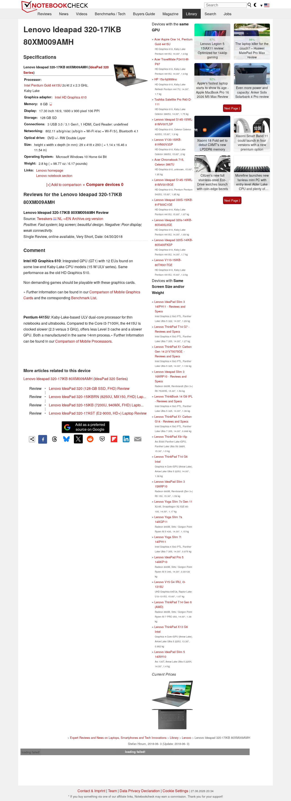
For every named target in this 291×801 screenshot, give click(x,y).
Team (112, 790)
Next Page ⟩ (232, 108)
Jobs (227, 13)
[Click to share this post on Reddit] (90, 439)
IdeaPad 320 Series (111, 378)
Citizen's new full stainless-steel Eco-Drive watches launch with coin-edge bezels (212, 182)
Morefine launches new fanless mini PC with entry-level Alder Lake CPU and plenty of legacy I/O (252, 182)
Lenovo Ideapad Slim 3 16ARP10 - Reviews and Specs (170, 376)
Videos (81, 13)
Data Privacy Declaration (140, 790)
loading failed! (31, 752)
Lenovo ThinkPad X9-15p (170, 436)
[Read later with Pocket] (102, 439)
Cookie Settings (175, 790)
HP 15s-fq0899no (165, 79)
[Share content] (32, 439)
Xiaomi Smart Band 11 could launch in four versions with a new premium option (252, 142)
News (63, 13)
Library (191, 13)
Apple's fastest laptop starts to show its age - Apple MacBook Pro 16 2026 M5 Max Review (212, 90)
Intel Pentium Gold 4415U (42, 85)
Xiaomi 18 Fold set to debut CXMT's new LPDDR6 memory (212, 144)
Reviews (45, 13)
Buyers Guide (144, 13)
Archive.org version (87, 218)
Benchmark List (83, 297)
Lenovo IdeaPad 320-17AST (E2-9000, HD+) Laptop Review (98, 413)
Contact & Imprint (91, 790)
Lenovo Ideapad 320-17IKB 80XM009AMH (58, 378)
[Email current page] (137, 439)
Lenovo (186, 737)
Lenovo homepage (49, 170)
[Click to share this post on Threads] (54, 439)
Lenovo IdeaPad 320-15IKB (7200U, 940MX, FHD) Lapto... (96, 405)
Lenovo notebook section (54, 175)
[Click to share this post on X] (78, 439)
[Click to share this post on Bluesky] (66, 439)
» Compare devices (103, 184)
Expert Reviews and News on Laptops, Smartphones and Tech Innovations (118, 737)
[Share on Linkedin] (126, 439)
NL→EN (64, 218)
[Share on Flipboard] (114, 439)
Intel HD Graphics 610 (71, 97)
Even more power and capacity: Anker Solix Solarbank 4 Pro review (252, 92)
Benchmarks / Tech (110, 13)
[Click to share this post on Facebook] (42, 439)
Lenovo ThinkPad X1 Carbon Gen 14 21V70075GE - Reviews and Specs (173, 351)
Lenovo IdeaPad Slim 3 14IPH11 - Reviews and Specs (169, 306)
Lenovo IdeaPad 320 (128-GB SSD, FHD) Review (89, 388)
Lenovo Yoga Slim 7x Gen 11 (173, 501)
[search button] (250, 5)
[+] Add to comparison (63, 184)
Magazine (170, 13)
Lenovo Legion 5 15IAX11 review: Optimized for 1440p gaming (212, 50)
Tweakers (44, 218)
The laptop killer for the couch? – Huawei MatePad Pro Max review (251, 50)
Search (210, 13)
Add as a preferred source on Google (90, 427)
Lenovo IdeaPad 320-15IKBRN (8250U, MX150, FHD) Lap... (97, 396)
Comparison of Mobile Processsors (83, 341)
